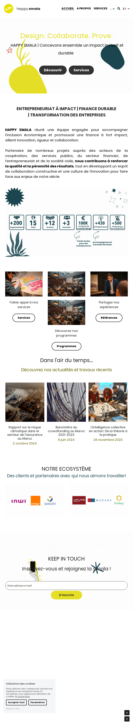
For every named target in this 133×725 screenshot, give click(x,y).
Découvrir (53, 70)
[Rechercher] (118, 8)
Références (109, 318)
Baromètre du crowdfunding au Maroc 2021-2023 (66, 431)
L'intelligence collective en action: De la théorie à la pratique (108, 431)
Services (81, 70)
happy (22, 8)
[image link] (8, 8)
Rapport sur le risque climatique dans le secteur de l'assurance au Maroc (24, 433)
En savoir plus (22, 696)
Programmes (66, 346)
